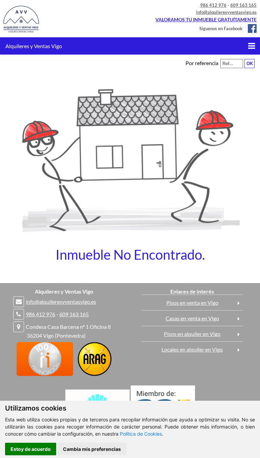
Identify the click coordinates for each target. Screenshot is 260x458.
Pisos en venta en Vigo (192, 302)
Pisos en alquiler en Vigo (192, 334)
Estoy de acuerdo (30, 449)
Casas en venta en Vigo (192, 318)
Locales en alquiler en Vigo (192, 349)
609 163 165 (243, 5)
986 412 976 (213, 5)
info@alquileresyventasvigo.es (226, 12)
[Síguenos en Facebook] (250, 28)
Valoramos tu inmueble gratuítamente (206, 19)
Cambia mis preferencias (92, 449)
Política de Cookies (141, 434)
